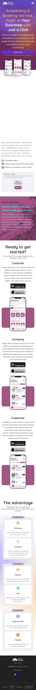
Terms (4, 687)
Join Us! (18, 187)
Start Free (18, 52)
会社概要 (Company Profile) (18, 666)
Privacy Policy (12, 687)
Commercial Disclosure (29, 687)
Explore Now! (7, 234)
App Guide (18, 663)
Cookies (19, 687)
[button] (33, 3)
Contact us (18, 670)
